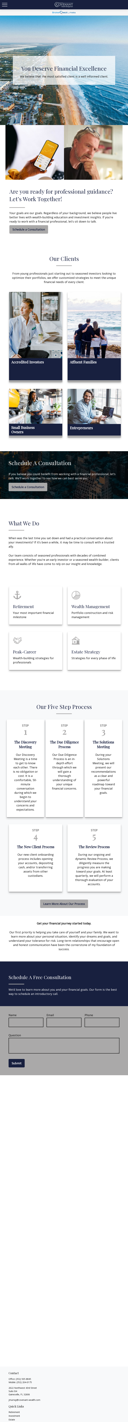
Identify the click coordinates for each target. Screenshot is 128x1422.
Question (15, 1035)
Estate (12, 1419)
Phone (89, 1015)
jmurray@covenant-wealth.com (24, 1399)
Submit (17, 1063)
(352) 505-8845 (23, 1378)
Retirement (14, 1412)
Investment (14, 1415)
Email (50, 1015)
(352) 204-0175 (24, 1382)
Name (13, 1015)
